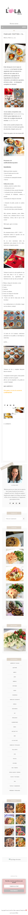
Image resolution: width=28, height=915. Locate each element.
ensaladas (14, 717)
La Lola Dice (15, 740)
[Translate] (23, 518)
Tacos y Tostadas (14, 776)
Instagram (7, 69)
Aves (15, 676)
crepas (14, 704)
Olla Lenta (14, 749)
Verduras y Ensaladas (14, 790)
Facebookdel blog (18, 114)
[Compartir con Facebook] (5, 405)
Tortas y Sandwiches (15, 785)
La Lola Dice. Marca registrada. (14, 910)
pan (15, 754)
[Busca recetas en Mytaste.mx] (15, 859)
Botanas (15, 685)
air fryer (15, 667)
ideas (15, 726)
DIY (14, 713)
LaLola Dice (12, 120)
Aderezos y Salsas (14, 663)
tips (15, 781)
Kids (15, 735)
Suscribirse (14, 890)
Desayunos (7, 401)
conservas (14, 695)
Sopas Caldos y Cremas (14, 772)
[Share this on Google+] (10, 405)
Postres (15, 763)
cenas (14, 690)
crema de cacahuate (15, 699)
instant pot (15, 731)
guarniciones (15, 722)
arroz (14, 672)
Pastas (14, 758)
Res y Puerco (15, 767)
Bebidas (15, 681)
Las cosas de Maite (14, 913)
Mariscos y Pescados (15, 745)
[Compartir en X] (7, 405)
